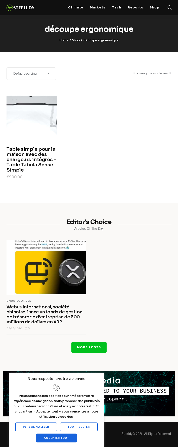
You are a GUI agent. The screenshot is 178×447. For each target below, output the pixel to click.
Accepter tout (56, 437)
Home (63, 40)
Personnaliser (36, 426)
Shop (76, 40)
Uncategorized (19, 300)
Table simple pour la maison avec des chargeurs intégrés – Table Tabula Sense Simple (31, 159)
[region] (56, 410)
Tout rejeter (79, 426)
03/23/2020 (14, 328)
